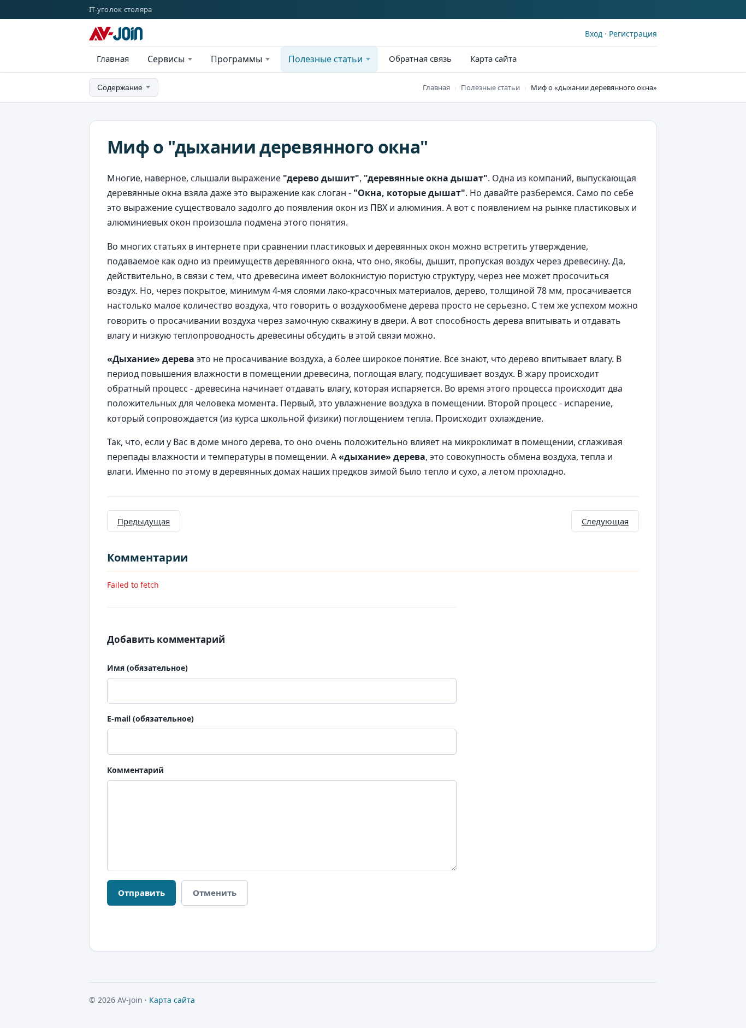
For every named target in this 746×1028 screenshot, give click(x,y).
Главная (113, 58)
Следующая (605, 521)
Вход (593, 33)
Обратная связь (420, 58)
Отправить (141, 892)
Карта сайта (493, 58)
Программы (236, 59)
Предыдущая (143, 521)
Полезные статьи (325, 59)
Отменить (214, 892)
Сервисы (166, 59)
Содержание (120, 87)
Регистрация (633, 33)
